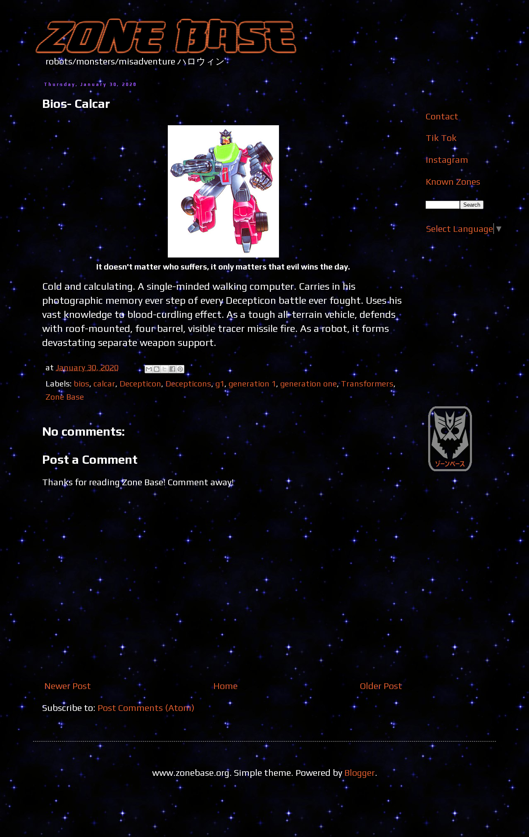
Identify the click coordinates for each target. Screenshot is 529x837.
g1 (219, 383)
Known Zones (453, 181)
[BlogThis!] (157, 369)
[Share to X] (164, 369)
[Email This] (149, 369)
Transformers (367, 383)
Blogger (359, 772)
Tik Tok (441, 137)
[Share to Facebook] (172, 369)
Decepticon (140, 383)
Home (225, 685)
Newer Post (67, 685)
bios (81, 383)
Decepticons (188, 383)
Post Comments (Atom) (146, 707)
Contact (442, 116)
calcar (104, 383)
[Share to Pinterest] (180, 369)
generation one (308, 383)
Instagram (447, 159)
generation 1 (252, 383)
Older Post (381, 685)
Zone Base (64, 396)
